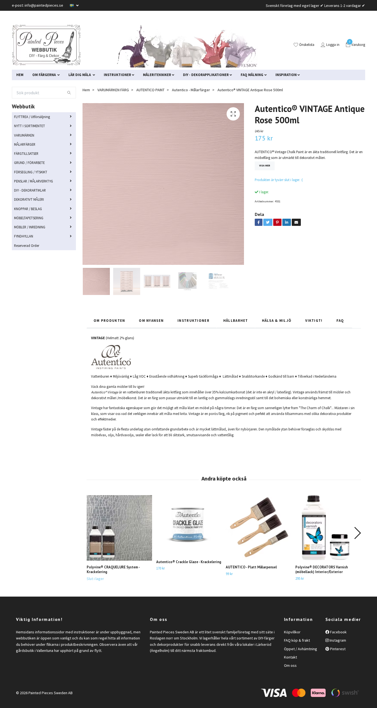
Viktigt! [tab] (313, 320)
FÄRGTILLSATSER (26, 153)
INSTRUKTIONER (117, 74)
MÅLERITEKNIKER (157, 74)
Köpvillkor (292, 631)
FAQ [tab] (340, 320)
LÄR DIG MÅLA (80, 74)
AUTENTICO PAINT (150, 89)
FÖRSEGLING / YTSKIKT (30, 172)
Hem (86, 89)
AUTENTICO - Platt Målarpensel (251, 567)
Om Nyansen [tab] (151, 320)
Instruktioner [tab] (193, 320)
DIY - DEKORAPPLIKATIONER (206, 74)
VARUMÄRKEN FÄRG (113, 89)
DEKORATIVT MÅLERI (29, 199)
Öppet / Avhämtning (300, 648)
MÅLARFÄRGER (24, 144)
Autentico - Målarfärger (191, 89)
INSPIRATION (286, 74)
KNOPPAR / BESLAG (28, 209)
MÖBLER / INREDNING (29, 227)
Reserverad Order (26, 245)
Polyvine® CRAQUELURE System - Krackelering (113, 569)
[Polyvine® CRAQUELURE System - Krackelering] (119, 528)
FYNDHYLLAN (23, 236)
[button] (357, 533)
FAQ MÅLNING (252, 74)
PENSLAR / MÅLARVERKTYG (33, 181)
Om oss (290, 665)
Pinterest (337, 648)
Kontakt (290, 657)
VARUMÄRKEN (24, 135)
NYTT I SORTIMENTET (29, 126)
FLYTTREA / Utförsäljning (32, 116)
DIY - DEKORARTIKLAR (30, 190)
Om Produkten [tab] (109, 320)
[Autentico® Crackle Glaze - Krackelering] (189, 525)
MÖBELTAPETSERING (28, 218)
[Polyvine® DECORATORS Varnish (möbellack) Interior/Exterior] (328, 528)
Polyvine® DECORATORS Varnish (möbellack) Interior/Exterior (321, 569)
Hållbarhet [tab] (235, 320)
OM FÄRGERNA (44, 74)
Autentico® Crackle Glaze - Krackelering (188, 562)
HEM (19, 74)
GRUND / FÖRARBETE (29, 162)
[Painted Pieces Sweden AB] (46, 45)
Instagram (337, 640)
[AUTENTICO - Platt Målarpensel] (258, 528)
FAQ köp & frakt (297, 640)
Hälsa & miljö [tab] (277, 320)
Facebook (338, 631)
